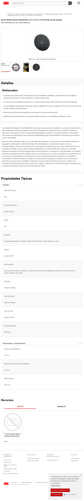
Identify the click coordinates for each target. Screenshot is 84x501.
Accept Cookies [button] (56, 494)
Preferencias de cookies (41, 482)
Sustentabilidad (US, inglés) (10, 468)
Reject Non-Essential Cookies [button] (60, 490)
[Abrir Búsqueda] (78, 3)
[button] (70, 494)
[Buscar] (70, 3)
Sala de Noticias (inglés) (33, 458)
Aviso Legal (14, 482)
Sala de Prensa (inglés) (32, 460)
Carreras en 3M (7, 462)
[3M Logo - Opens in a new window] (6, 3)
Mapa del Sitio (74, 460)
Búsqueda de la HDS (52, 460)
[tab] (20, 406)
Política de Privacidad (26, 482)
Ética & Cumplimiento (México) (11, 473)
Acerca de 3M (7, 460)
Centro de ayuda (75, 458)
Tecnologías (7, 471)
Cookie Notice (55, 485)
